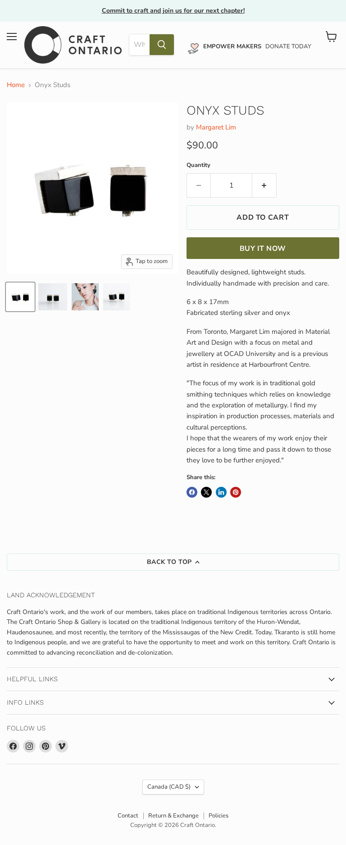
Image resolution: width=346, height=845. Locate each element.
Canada (169, 787)
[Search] (162, 44)
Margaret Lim (216, 127)
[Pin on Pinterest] (235, 492)
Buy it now (263, 249)
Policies (218, 816)
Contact (128, 816)
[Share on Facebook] (192, 492)
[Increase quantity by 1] (264, 185)
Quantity (198, 165)
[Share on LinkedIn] (221, 492)
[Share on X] (206, 492)
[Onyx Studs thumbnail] (20, 296)
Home (16, 85)
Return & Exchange (173, 816)
